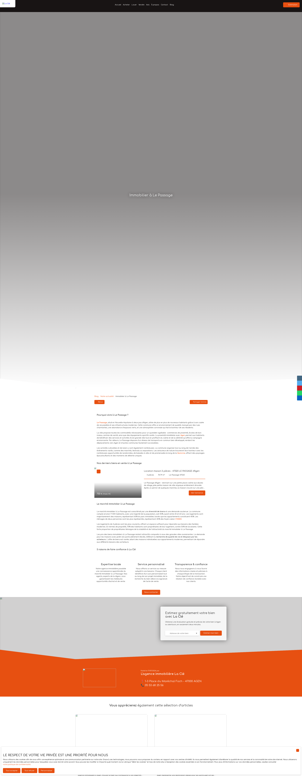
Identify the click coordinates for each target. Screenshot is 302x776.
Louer (134, 5)
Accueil (118, 5)
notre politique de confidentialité (16, 764)
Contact (164, 5)
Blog (172, 5)
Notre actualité (107, 396)
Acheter (126, 5)
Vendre (141, 5)
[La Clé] (7, 5)
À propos (155, 5)
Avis (147, 5)
